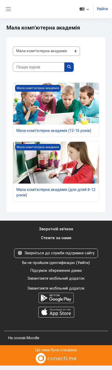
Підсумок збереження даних (56, 270)
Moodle (33, 338)
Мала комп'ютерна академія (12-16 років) (53, 130)
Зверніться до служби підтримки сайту (59, 253)
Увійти (102, 9)
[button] (84, 9)
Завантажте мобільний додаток (56, 278)
